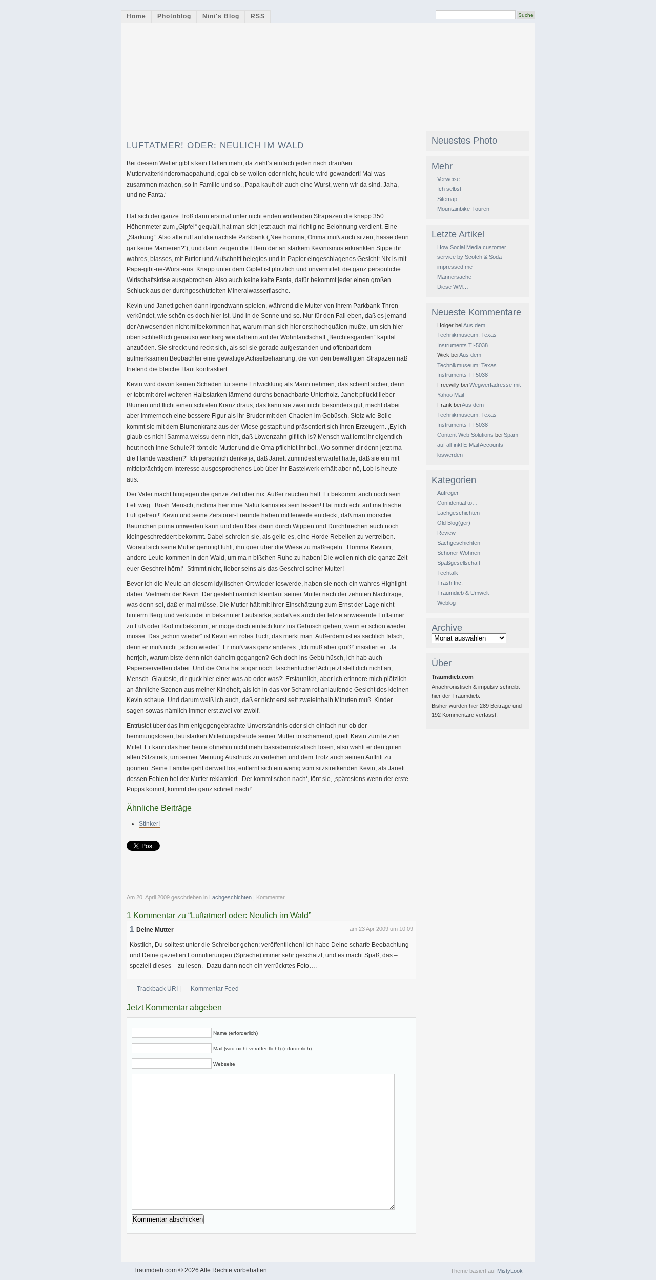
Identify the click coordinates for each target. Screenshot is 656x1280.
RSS (258, 16)
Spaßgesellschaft (458, 562)
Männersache (454, 277)
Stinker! (149, 823)
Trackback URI (157, 988)
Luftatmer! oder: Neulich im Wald (215, 145)
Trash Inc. (450, 582)
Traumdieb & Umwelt (463, 593)
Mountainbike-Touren (463, 209)
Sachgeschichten (458, 542)
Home (136, 16)
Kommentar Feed (215, 988)
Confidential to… (457, 502)
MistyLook (510, 1271)
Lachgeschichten (230, 897)
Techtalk (447, 573)
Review (446, 533)
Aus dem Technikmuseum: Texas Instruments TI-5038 (467, 335)
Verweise (448, 179)
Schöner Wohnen (458, 553)
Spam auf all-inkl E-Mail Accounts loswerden (477, 445)
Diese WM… (452, 287)
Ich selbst (449, 189)
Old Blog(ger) (453, 522)
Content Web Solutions (465, 435)
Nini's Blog (220, 16)
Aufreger (448, 493)
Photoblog (174, 16)
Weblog (446, 602)
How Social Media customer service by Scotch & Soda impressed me (471, 257)
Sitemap (447, 199)
